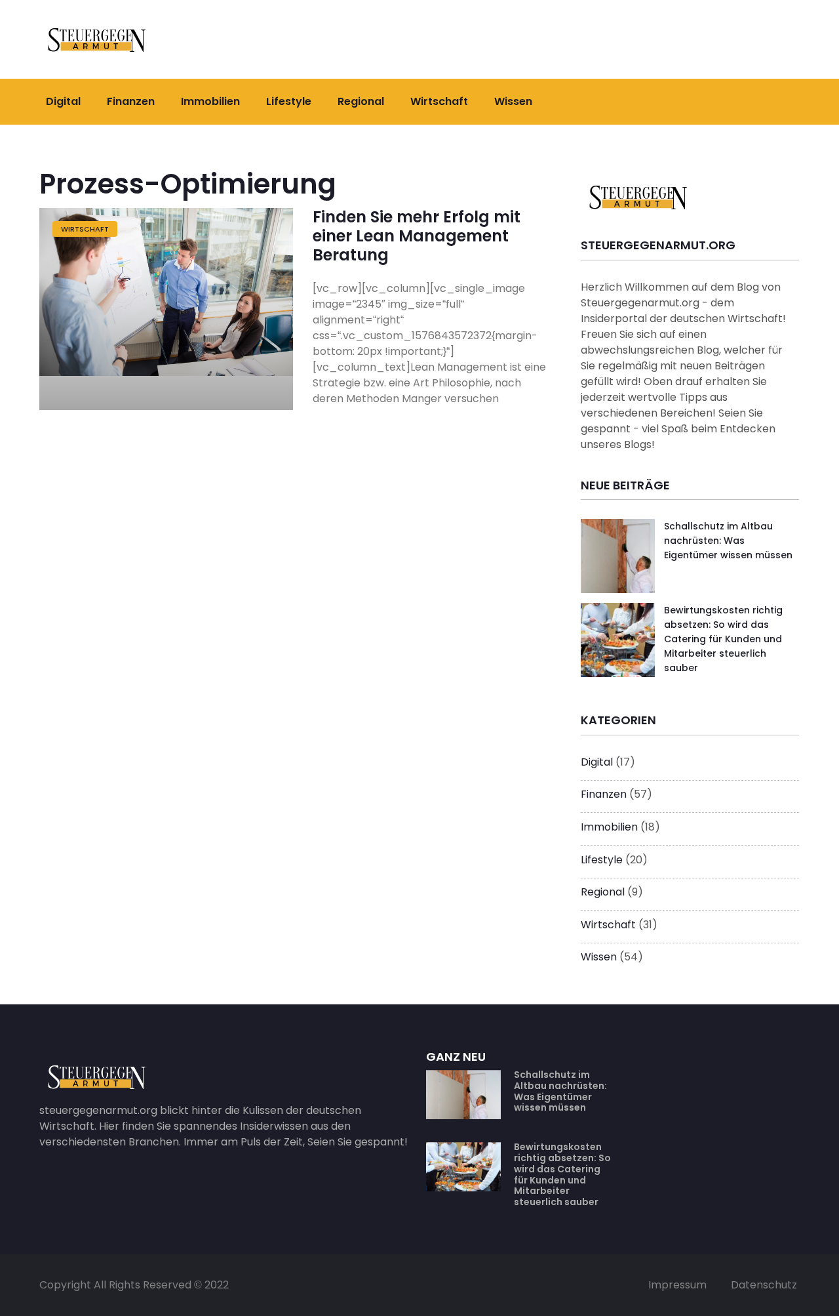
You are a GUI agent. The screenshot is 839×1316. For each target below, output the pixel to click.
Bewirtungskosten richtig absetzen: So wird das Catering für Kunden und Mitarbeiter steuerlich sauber (723, 639)
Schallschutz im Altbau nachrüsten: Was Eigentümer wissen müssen (728, 541)
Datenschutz (764, 1285)
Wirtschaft (439, 101)
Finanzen (131, 101)
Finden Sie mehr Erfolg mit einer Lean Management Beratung (416, 236)
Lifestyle (288, 101)
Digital (63, 101)
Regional (361, 101)
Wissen (513, 101)
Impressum (677, 1285)
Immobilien (210, 101)
